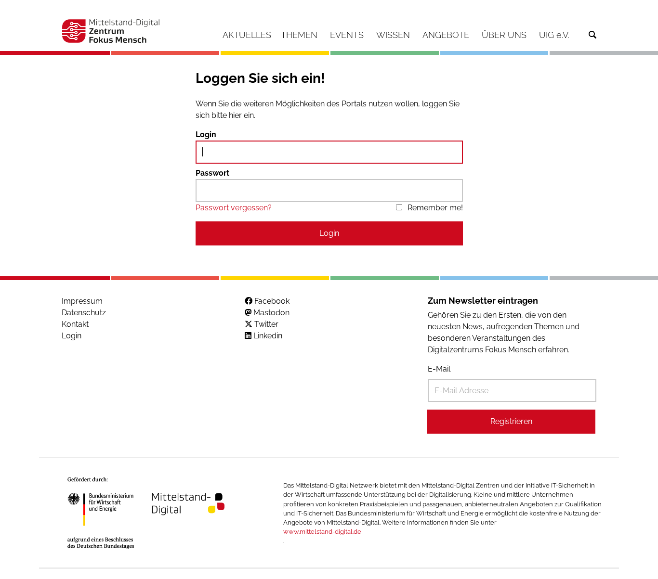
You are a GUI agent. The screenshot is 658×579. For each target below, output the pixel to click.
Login (206, 134)
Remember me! (435, 207)
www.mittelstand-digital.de (322, 531)
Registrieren (511, 421)
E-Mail (439, 368)
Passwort (212, 173)
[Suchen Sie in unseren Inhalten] (592, 34)
